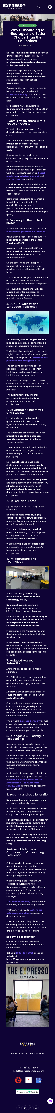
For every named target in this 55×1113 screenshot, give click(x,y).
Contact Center (27, 26)
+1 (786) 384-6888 (28, 1067)
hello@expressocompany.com (28, 1070)
